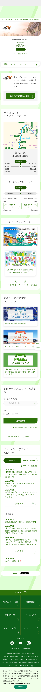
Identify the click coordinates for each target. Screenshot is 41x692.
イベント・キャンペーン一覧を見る (24, 285)
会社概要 (5, 659)
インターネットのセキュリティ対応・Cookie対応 (19, 666)
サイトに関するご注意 (28, 653)
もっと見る (18, 503)
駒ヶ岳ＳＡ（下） (28, 206)
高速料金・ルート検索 (10, 602)
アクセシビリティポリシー (9, 656)
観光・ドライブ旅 (10, 628)
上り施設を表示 (21, 54)
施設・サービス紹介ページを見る (26, 427)
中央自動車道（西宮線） (32, 19)
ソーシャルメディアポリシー (28, 656)
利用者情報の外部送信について (27, 662)
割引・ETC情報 (10, 615)
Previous (15, 281)
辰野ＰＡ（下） (12, 206)
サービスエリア (17, 19)
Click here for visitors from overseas (16, 683)
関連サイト (23, 659)
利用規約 (8, 653)
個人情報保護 (16, 653)
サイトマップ (14, 659)
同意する (20, 687)
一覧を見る (34, 466)
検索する (21, 421)
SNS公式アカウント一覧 (19, 648)
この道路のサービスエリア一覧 (17, 436)
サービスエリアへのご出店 (10, 662)
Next (25, 281)
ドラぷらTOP (6, 19)
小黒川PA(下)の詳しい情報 (18, 96)
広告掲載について (32, 659)
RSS (24, 466)
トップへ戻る (19, 593)
